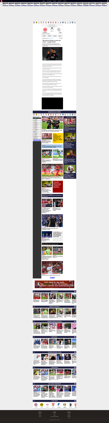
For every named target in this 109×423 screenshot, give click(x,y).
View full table (37, 140)
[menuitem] (17, 1)
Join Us (40, 416)
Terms (54, 413)
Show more (52, 277)
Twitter (69, 413)
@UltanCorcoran (50, 38)
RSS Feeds (69, 416)
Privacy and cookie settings (54, 416)
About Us (40, 413)
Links (69, 417)
